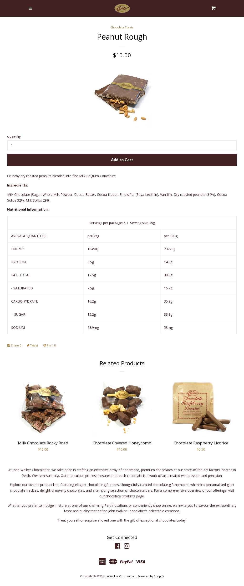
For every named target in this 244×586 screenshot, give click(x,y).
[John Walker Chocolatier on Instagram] (127, 547)
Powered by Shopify (150, 576)
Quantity (14, 137)
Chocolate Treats (122, 27)
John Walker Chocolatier (118, 576)
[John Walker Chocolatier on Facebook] (118, 547)
